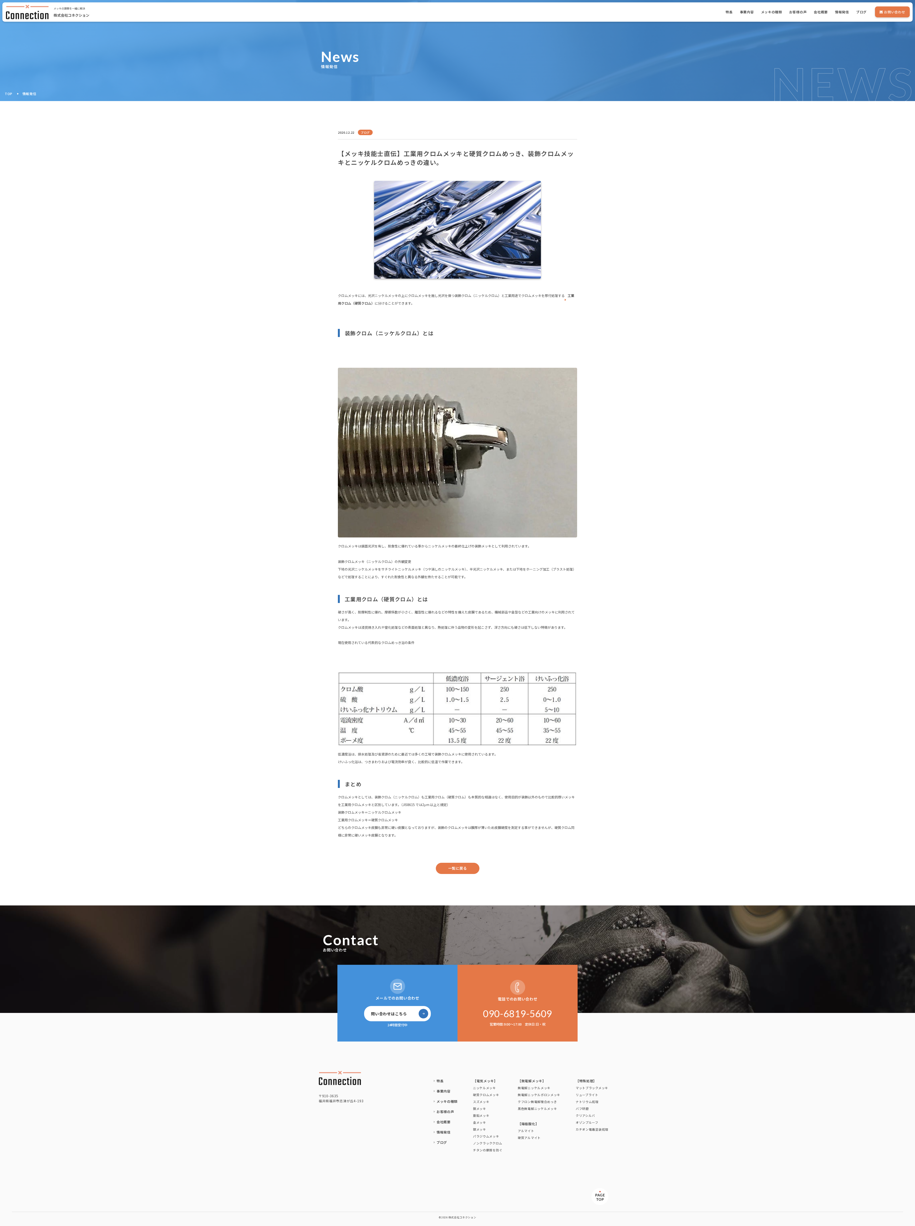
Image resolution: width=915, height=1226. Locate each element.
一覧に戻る (457, 868)
